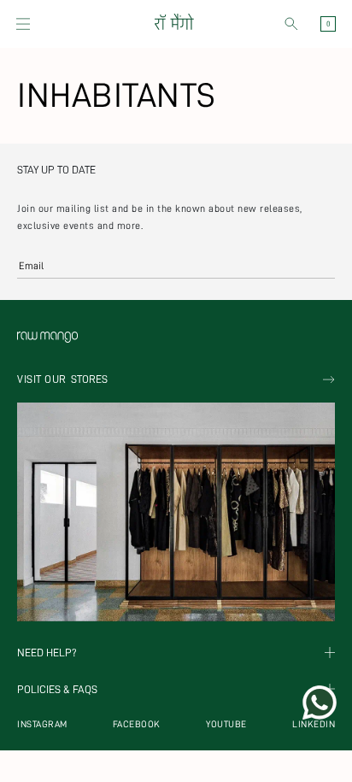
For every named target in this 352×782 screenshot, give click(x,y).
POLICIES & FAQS (57, 689)
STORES (62, 379)
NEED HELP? (47, 652)
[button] (23, 24)
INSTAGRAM (42, 724)
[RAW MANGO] (173, 24)
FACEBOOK (137, 724)
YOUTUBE (226, 724)
